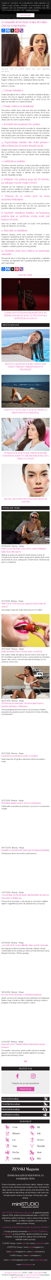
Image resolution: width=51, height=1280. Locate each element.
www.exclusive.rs (36, 1252)
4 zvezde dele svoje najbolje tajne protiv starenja (24, 945)
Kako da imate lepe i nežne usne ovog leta (21, 651)
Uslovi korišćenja (32, 1275)
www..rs (22, 1243)
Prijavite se (25, 1089)
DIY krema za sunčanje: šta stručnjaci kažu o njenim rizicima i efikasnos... (22, 705)
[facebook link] (17, 1076)
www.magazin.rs (33, 1247)
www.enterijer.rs (31, 1255)
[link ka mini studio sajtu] (25, 1207)
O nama (6, 1227)
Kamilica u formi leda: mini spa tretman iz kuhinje (25, 850)
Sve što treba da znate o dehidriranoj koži (21, 994)
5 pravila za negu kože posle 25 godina (19, 755)
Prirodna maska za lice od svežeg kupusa (21, 802)
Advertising (18, 1227)
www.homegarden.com (16, 1260)
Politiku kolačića (32, 10)
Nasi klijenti (32, 1227)
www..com (39, 1243)
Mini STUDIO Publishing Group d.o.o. (17, 1213)
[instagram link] (33, 1076)
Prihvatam (25, 15)
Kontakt (45, 1227)
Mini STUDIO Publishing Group (26, 1277)
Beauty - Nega (18, 546)
